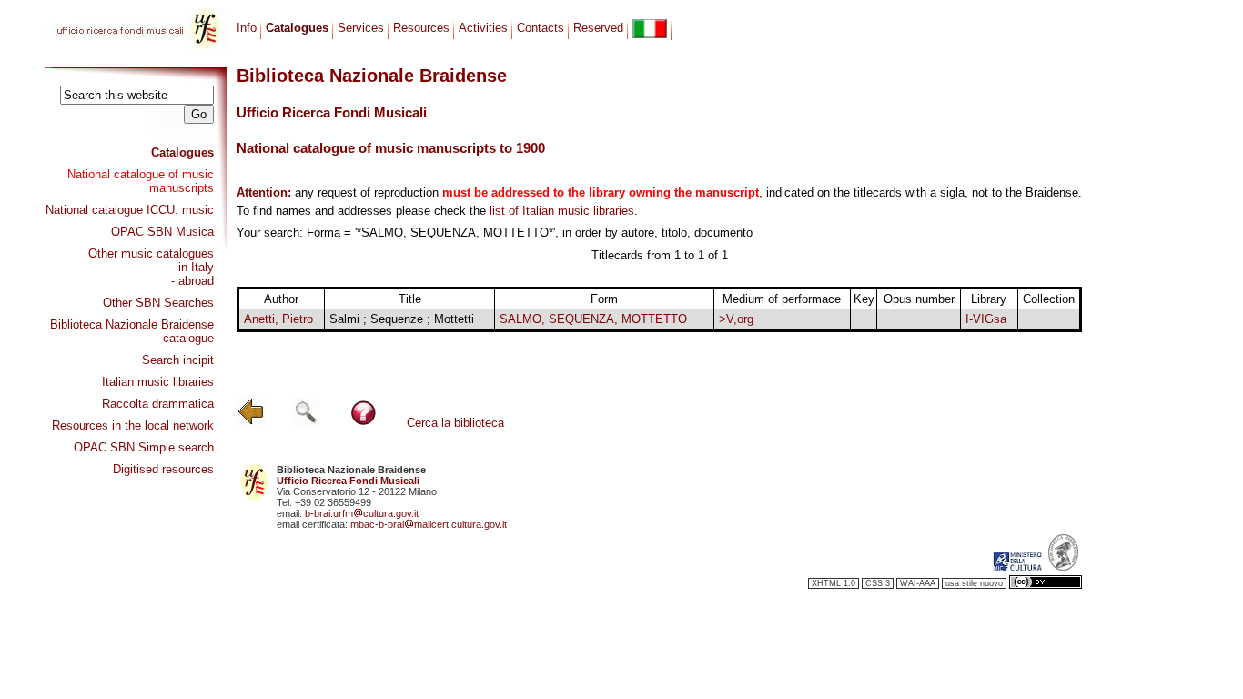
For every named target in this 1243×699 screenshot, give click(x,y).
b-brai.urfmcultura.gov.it (362, 513)
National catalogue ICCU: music (129, 210)
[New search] (305, 423)
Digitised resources (163, 469)
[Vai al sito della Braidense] (1063, 567)
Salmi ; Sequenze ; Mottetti (401, 319)
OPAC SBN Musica (162, 231)
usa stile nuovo (974, 583)
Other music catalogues (151, 253)
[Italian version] (650, 28)
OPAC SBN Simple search (144, 447)
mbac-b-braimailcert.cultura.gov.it (428, 524)
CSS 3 (877, 583)
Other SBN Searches (158, 302)
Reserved (598, 28)
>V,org (736, 319)
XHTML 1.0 (833, 583)
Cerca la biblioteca (455, 423)
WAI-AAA (917, 583)
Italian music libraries (158, 382)
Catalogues (182, 152)
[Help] (363, 423)
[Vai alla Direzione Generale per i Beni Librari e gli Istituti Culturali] (1017, 567)
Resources (421, 28)
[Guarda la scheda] (864, 320)
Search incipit (178, 360)
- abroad (192, 281)
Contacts (540, 28)
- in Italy (192, 267)
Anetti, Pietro (278, 319)
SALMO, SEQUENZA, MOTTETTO (593, 319)
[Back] (251, 423)
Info (247, 28)
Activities (483, 28)
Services (361, 28)
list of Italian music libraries (562, 211)
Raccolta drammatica (158, 403)
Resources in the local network (133, 425)
